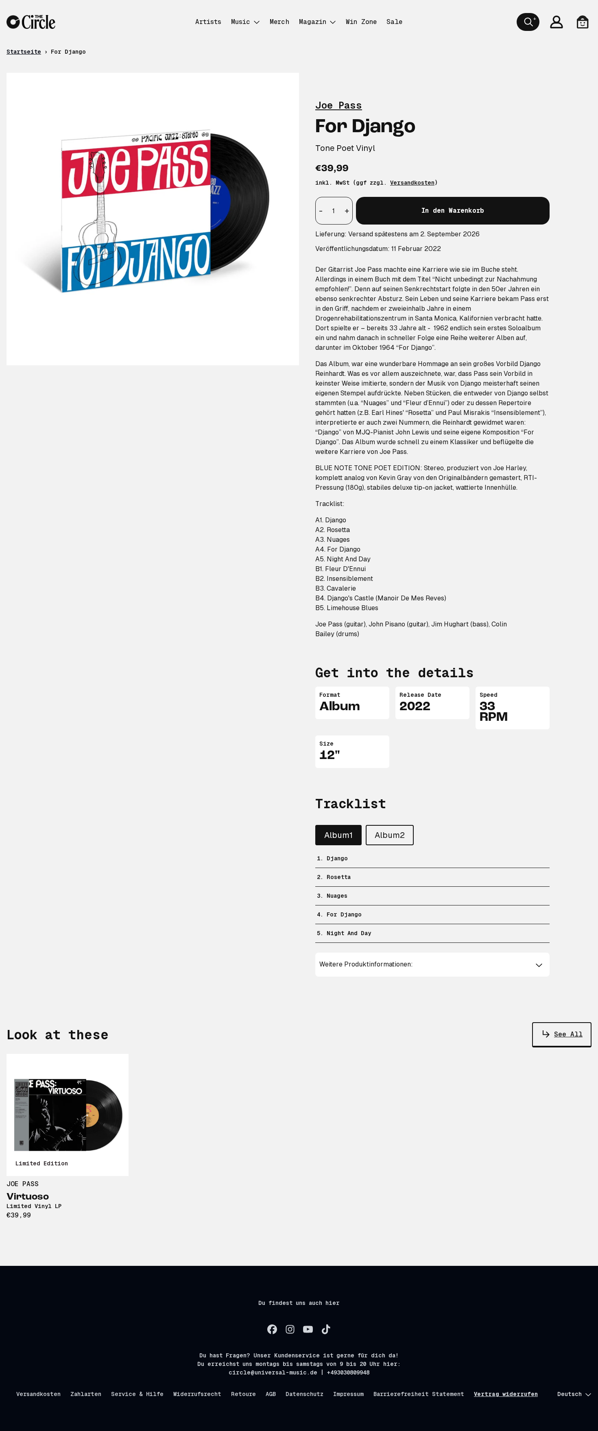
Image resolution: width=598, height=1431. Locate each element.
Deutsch (569, 1394)
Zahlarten (85, 1394)
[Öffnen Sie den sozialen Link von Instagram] (290, 1329)
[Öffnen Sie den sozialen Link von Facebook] (272, 1329)
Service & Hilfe (137, 1394)
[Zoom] (153, 219)
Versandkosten (412, 182)
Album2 (390, 835)
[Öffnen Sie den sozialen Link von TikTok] (326, 1329)
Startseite (24, 51)
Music (240, 22)
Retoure (243, 1394)
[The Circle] (31, 22)
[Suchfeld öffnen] (528, 22)
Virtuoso (28, 1197)
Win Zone (361, 22)
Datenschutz (304, 1394)
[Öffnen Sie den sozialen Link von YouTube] (308, 1329)
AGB (271, 1394)
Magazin (312, 22)
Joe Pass (338, 105)
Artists (208, 22)
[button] (432, 964)
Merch (279, 22)
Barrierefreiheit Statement (418, 1394)
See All (568, 1034)
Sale (394, 22)
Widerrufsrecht (197, 1394)
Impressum (348, 1394)
